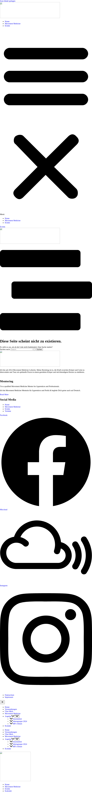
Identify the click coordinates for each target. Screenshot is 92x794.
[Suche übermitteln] (34, 349)
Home (7, 21)
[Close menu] (2, 702)
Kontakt (8, 726)
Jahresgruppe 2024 (20, 721)
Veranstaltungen (11, 709)
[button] (46, 122)
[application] (12, 716)
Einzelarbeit (17, 719)
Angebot (8, 716)
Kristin (7, 26)
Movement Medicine (12, 24)
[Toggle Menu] (17, 716)
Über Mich (9, 711)
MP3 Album (17, 724)
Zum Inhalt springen (7, 1)
